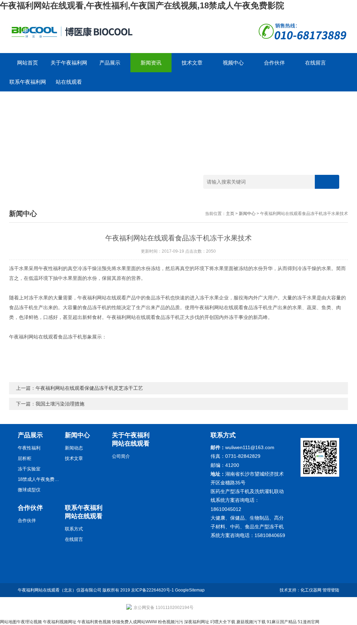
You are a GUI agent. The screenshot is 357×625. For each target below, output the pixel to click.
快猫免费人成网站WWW (134, 621)
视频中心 (233, 63)
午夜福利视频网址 (59, 621)
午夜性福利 (29, 448)
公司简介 (121, 456)
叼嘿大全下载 (222, 621)
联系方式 (74, 528)
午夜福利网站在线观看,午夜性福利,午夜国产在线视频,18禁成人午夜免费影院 (142, 5)
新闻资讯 (150, 63)
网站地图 (8, 621)
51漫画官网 (308, 621)
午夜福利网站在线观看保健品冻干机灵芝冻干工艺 (89, 388)
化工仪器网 (311, 590)
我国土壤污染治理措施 (60, 404)
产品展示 (109, 63)
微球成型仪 (29, 489)
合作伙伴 (274, 63)
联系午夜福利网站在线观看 (27, 85)
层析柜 (24, 458)
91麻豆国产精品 (282, 621)
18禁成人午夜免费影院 (39, 479)
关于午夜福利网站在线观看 (69, 66)
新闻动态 (74, 448)
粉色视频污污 (170, 621)
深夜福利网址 (196, 621)
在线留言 (315, 63)
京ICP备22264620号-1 (152, 590)
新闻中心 (247, 213)
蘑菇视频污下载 (251, 621)
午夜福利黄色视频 (94, 621)
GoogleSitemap (190, 590)
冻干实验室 (29, 468)
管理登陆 (330, 590)
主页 (230, 213)
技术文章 (192, 63)
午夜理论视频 (29, 621)
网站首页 (27, 63)
